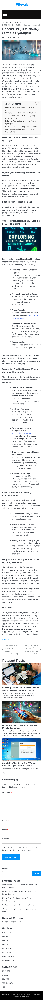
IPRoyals (21, 4)
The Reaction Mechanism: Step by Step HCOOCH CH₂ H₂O (20, 116)
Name (5, 821)
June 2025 (5, 940)
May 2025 (5, 944)
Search (5, 868)
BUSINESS (6, 971)
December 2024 (8, 956)
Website (5, 838)
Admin (16, 37)
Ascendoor (36, 995)
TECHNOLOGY (6, 639)
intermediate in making (21, 433)
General (5, 975)
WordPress (25, 997)
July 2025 (5, 936)
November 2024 (8, 960)
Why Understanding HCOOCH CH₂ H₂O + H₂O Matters (21, 130)
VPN (3, 987)
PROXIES (5, 979)
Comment (7, 792)
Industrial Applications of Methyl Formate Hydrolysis (21, 122)
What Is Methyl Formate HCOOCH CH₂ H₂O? (20, 108)
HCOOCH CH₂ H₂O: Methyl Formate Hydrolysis (19, 905)
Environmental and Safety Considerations (21, 126)
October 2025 (7, 932)
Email (5, 829)
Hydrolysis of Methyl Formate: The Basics (21, 113)
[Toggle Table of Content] (36, 104)
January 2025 (7, 952)
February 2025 (7, 948)
